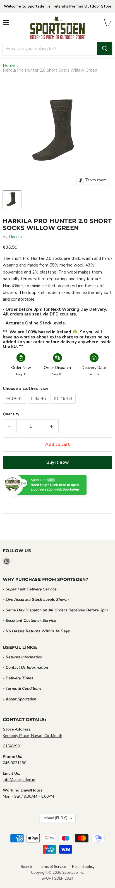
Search (26, 866)
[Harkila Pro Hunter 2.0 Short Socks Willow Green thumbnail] (12, 200)
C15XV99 (11, 746)
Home (9, 65)
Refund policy (83, 866)
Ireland (55, 818)
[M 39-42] (15, 405)
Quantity (11, 414)
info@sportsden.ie (19, 779)
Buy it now (57, 462)
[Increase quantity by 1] (52, 426)
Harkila (15, 237)
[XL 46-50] (64, 405)
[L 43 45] (39, 405)
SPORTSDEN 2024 (57, 878)
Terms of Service (52, 866)
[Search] (104, 48)
